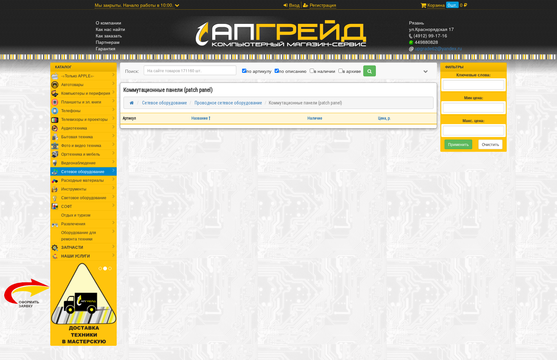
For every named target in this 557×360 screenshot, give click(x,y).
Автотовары (72, 84)
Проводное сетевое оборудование (228, 102)
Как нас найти (110, 29)
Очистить (490, 144)
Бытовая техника (77, 136)
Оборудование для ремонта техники (78, 235)
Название (200, 118)
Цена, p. (384, 118)
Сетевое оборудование (82, 171)
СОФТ (66, 206)
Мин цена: (473, 98)
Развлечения (73, 223)
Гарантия (105, 48)
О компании (108, 22)
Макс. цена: (473, 120)
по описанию (293, 71)
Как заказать (109, 35)
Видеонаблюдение (78, 162)
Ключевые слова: (473, 75)
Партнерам (108, 42)
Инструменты (73, 188)
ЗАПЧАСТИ (72, 247)
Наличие (315, 118)
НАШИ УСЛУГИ (75, 256)
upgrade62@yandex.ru (438, 48)
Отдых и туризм (75, 215)
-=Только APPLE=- (77, 75)
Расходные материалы (82, 180)
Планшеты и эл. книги (81, 101)
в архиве (352, 71)
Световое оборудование (83, 197)
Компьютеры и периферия (85, 93)
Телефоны (71, 110)
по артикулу (258, 71)
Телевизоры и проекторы (84, 119)
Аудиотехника (74, 128)
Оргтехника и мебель (80, 154)
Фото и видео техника (81, 145)
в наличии (324, 71)
